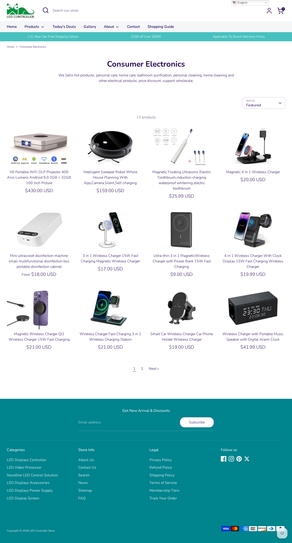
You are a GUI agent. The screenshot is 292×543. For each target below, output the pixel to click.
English (242, 2)
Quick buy (39, 159)
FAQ (82, 498)
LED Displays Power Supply (30, 490)
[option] (53, 36)
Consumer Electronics (33, 47)
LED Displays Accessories (28, 482)
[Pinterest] (239, 459)
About (109, 26)
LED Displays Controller (27, 459)
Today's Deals (64, 26)
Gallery (90, 26)
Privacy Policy (160, 459)
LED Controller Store (42, 531)
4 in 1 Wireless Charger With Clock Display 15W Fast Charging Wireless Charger (253, 261)
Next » (154, 368)
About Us (86, 459)
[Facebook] (223, 459)
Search (83, 475)
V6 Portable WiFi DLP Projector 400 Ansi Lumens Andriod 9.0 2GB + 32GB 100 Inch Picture (39, 177)
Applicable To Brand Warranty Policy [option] (239, 36)
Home (12, 26)
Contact (133, 26)
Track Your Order (163, 498)
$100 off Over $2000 (146, 36)
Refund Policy (160, 467)
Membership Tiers (164, 490)
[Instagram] (231, 459)
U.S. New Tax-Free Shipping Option (53, 36)
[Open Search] (45, 10)
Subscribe (197, 422)
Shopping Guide (161, 26)
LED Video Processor (24, 467)
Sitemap (85, 490)
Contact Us (87, 467)
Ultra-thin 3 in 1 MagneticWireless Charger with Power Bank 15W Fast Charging (182, 261)
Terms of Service (163, 482)
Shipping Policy (162, 475)
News (83, 482)
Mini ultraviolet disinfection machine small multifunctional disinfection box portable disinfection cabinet (39, 261)
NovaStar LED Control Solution (32, 475)
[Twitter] (247, 459)
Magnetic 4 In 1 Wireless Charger (253, 172)
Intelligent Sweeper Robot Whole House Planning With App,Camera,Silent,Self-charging (110, 177)
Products (32, 26)
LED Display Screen (23, 498)
